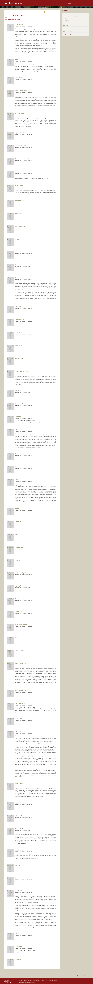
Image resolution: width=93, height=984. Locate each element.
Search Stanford (36, 980)
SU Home (20, 980)
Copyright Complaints (53, 980)
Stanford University (10, 981)
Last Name (65, 25)
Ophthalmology (68, 34)
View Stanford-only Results (52, 12)
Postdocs (67, 20)
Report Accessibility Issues (82, 975)
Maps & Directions (28, 980)
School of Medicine (67, 31)
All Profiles (65, 14)
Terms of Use (44, 980)
